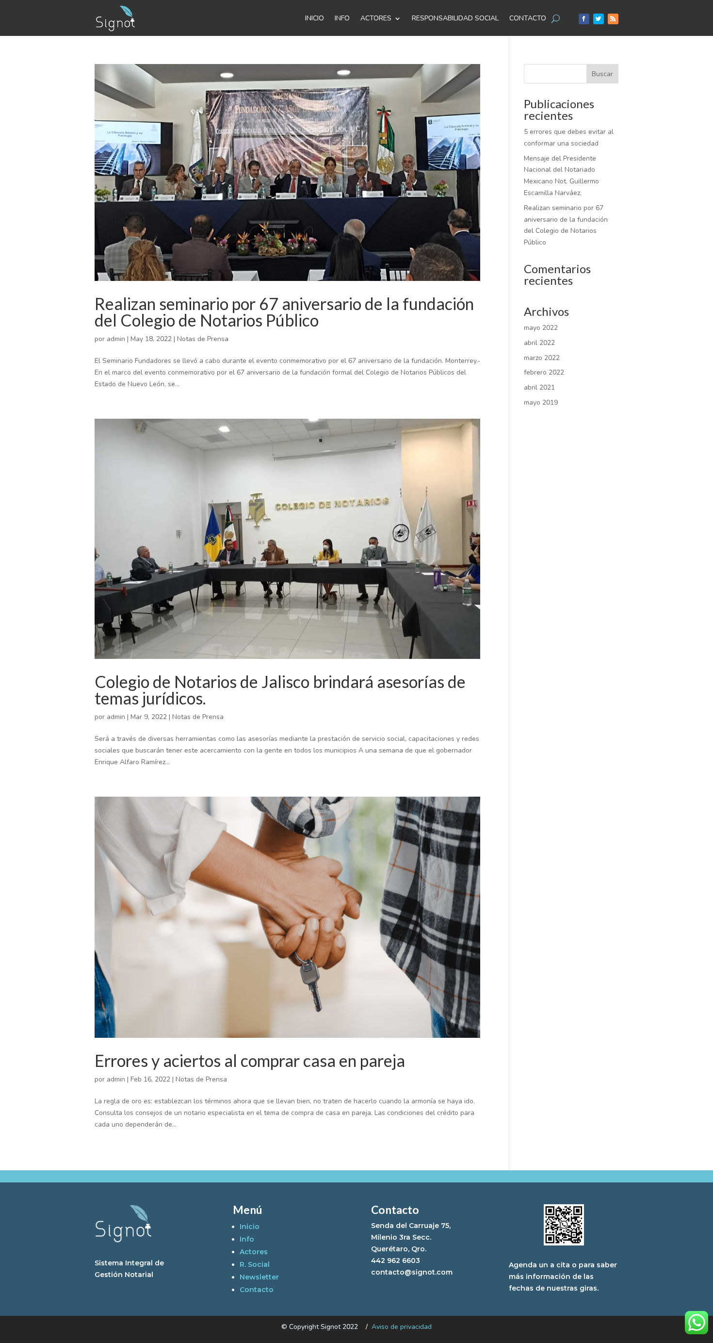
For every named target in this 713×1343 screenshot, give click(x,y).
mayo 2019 (541, 402)
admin (116, 339)
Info (247, 1239)
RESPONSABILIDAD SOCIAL (455, 18)
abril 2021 (539, 387)
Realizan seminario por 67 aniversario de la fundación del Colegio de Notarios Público (284, 312)
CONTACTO (527, 18)
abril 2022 (539, 342)
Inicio (249, 1226)
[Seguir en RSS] (613, 19)
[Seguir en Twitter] (598, 19)
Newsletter (259, 1277)
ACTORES (375, 18)
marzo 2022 (542, 357)
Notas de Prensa (202, 339)
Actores (254, 1251)
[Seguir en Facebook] (584, 19)
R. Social (255, 1264)
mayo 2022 (541, 327)
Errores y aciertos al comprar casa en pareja (250, 1060)
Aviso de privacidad (402, 1326)
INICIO (314, 18)
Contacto (257, 1289)
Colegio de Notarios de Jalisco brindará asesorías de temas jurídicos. (280, 690)
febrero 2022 (544, 372)
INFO (342, 18)
